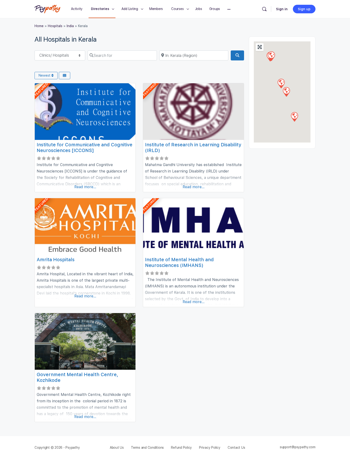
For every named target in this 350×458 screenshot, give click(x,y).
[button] (271, 56)
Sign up (304, 9)
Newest (45, 75)
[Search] (264, 9)
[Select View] (64, 75)
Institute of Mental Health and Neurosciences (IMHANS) (179, 262)
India (70, 26)
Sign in (282, 9)
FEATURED (41, 89)
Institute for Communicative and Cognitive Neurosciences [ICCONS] (84, 147)
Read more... (85, 187)
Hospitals (55, 26)
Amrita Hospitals (56, 259)
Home (39, 26)
